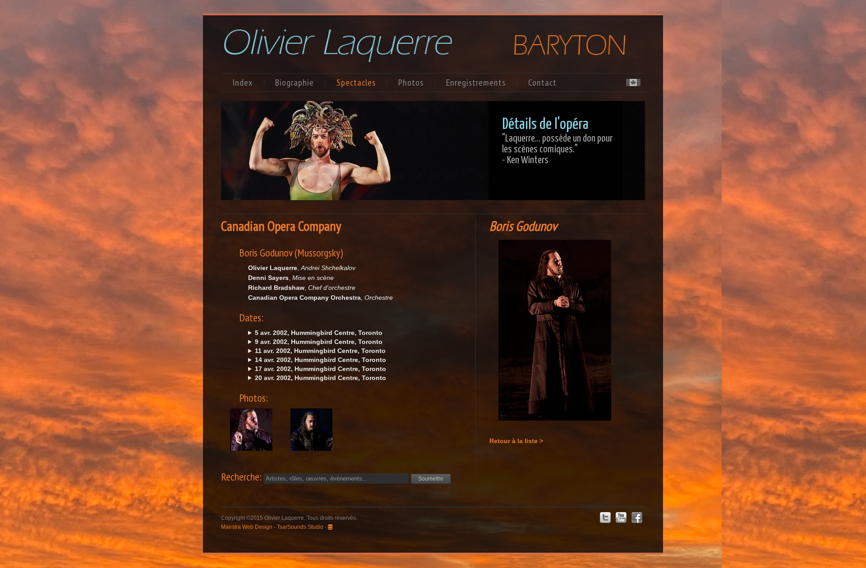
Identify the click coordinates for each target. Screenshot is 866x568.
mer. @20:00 (317, 369)
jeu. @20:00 (317, 351)
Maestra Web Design (246, 527)
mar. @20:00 (315, 342)
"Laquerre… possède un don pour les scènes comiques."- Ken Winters (557, 149)
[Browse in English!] (633, 83)
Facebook (636, 517)
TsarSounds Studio (300, 527)
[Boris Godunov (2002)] (251, 439)
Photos (411, 82)
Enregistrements (476, 82)
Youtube (621, 517)
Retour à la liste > (516, 440)
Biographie (294, 82)
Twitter (605, 517)
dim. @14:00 (317, 360)
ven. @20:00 (315, 333)
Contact (542, 82)
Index (242, 82)
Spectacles (356, 82)
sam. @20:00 (317, 378)
